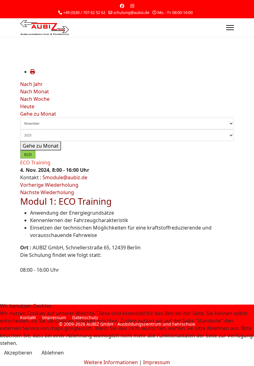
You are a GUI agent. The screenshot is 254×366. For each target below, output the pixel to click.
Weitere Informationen (111, 362)
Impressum (156, 362)
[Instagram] (132, 6)
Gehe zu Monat (38, 113)
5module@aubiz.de (64, 177)
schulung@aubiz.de (131, 12)
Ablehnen (53, 352)
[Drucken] (32, 71)
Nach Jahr (31, 84)
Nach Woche (35, 99)
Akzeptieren (18, 352)
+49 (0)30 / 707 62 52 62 (84, 12)
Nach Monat (34, 91)
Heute (27, 106)
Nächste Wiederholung (47, 192)
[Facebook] (122, 6)
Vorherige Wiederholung (49, 184)
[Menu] (230, 27)
